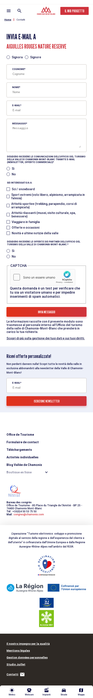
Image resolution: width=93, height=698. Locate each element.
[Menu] (8, 10)
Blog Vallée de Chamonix (24, 465)
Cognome (18, 69)
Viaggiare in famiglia (26, 222)
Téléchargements (19, 449)
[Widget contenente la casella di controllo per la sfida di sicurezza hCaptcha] (42, 277)
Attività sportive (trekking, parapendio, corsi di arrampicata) (44, 205)
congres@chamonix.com (29, 514)
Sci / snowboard (23, 189)
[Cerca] (19, 10)
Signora (17, 57)
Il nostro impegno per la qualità (28, 643)
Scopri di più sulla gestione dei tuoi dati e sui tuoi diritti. (45, 338)
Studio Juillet (15, 664)
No (14, 174)
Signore (35, 57)
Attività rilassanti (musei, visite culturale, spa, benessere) (43, 214)
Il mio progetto (74, 11)
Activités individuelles (22, 457)
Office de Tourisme (20, 434)
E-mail (16, 105)
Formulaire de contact (22, 442)
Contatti (20, 19)
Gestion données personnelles (27, 657)
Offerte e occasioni (25, 227)
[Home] (46, 11)
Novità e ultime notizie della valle (35, 233)
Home (7, 19)
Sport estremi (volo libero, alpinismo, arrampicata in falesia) (48, 196)
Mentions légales (18, 650)
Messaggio (19, 123)
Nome (15, 87)
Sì (13, 168)
